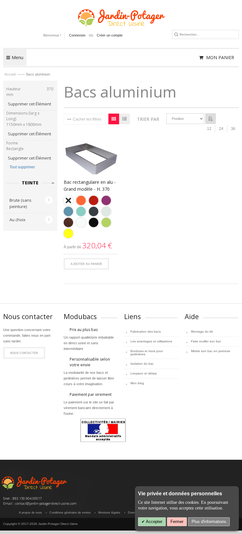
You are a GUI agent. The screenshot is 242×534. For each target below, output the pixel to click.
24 (221, 128)
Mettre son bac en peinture (210, 351)
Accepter (153, 521)
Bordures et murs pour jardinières (146, 352)
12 (209, 128)
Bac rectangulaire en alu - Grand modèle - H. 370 (90, 185)
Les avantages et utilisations (151, 341)
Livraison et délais (143, 373)
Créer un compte (110, 35)
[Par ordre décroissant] (210, 118)
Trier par (148, 119)
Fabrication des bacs (145, 331)
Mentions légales (109, 512)
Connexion (77, 35)
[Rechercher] (176, 34)
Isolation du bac (142, 363)
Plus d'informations (209, 521)
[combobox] (207, 34)
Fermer (176, 521)
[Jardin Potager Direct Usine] (121, 15)
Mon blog (137, 383)
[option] (68, 200)
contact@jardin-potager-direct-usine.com (46, 503)
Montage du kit (202, 331)
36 (233, 128)
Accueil (10, 74)
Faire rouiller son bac (206, 341)
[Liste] (124, 119)
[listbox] (91, 218)
